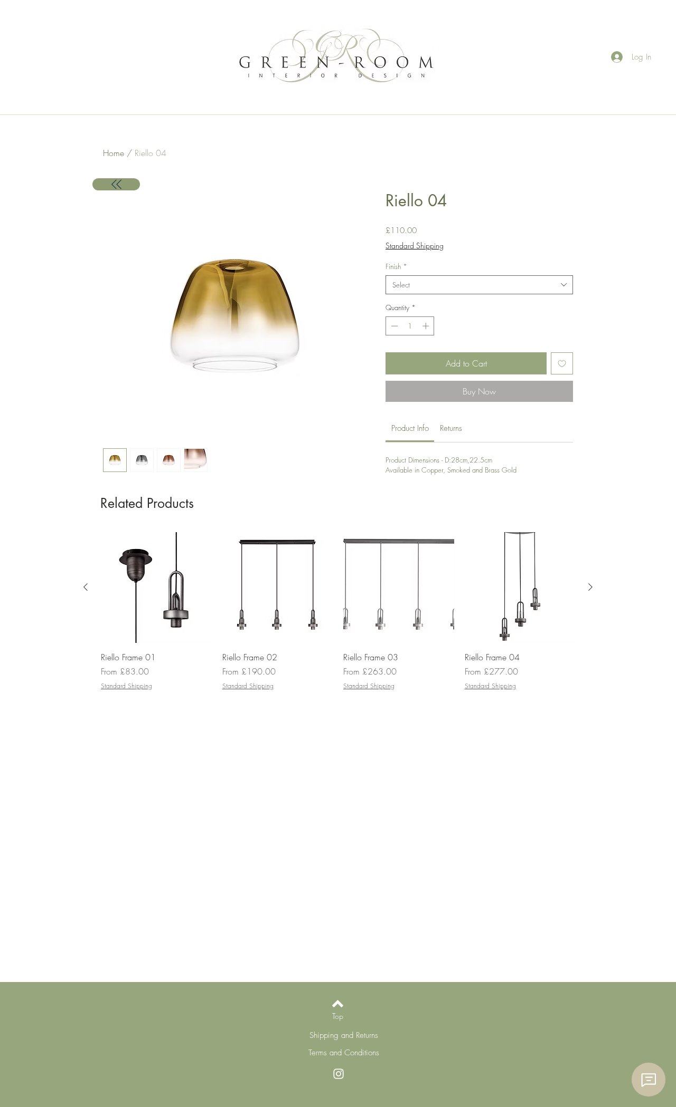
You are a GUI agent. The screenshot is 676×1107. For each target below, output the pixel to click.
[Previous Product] (85, 587)
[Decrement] (393, 326)
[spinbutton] (410, 326)
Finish (396, 266)
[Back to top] (337, 1003)
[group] (338, 611)
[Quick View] (156, 587)
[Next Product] (590, 587)
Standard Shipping (415, 245)
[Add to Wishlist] (562, 363)
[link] (410, 428)
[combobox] (479, 284)
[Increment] (426, 326)
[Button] (116, 184)
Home (113, 153)
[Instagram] (338, 1074)
